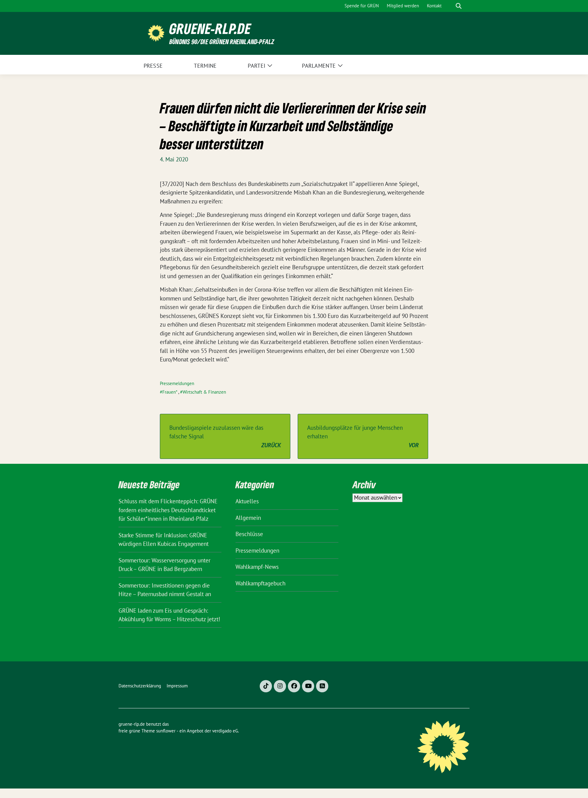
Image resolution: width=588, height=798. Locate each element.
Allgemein (248, 517)
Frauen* (169, 392)
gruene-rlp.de (210, 28)
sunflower (165, 731)
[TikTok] (266, 686)
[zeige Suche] (459, 6)
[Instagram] (280, 686)
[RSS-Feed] (322, 686)
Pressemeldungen (177, 383)
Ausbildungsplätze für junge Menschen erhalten (363, 436)
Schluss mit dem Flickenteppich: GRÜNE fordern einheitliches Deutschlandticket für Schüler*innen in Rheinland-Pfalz (168, 509)
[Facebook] (294, 686)
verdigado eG (225, 731)
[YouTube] (308, 686)
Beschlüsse (249, 534)
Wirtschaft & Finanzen (204, 392)
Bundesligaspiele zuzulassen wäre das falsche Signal (225, 436)
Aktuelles (247, 501)
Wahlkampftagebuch (260, 583)
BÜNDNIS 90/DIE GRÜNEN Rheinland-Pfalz (221, 41)
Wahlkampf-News (257, 566)
